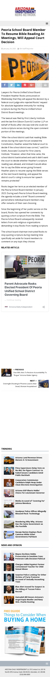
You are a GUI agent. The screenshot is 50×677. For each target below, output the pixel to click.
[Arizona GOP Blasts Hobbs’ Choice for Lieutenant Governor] (9, 493)
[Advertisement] (25, 340)
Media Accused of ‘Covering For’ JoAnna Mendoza (30, 502)
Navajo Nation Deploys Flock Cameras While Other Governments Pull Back (28, 534)
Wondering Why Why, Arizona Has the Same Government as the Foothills (29, 524)
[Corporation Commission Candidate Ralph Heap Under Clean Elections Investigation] (9, 483)
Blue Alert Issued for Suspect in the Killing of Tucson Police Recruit (29, 589)
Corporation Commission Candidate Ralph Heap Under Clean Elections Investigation (28, 482)
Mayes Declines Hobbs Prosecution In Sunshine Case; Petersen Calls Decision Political (30, 556)
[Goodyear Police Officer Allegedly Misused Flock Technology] (9, 514)
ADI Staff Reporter (26, 48)
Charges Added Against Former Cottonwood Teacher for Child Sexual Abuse (29, 566)
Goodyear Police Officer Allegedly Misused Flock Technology (30, 512)
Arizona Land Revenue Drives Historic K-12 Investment (28, 458)
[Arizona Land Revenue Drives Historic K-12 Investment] (9, 460)
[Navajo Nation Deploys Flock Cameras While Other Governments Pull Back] (9, 535)
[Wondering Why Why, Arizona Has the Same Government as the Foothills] (9, 524)
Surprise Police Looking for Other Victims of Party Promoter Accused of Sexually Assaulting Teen (30, 578)
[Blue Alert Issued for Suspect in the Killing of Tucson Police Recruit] (9, 589)
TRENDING (6, 448)
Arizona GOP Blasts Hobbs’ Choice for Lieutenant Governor (30, 491)
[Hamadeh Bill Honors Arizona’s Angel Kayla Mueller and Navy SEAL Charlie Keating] (9, 600)
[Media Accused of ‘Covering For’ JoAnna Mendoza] (9, 504)
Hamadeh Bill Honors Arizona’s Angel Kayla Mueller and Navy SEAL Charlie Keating (29, 599)
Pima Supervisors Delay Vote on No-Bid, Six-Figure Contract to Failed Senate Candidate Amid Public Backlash (30, 471)
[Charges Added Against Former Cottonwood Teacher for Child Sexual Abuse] (9, 567)
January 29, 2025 (9, 48)
